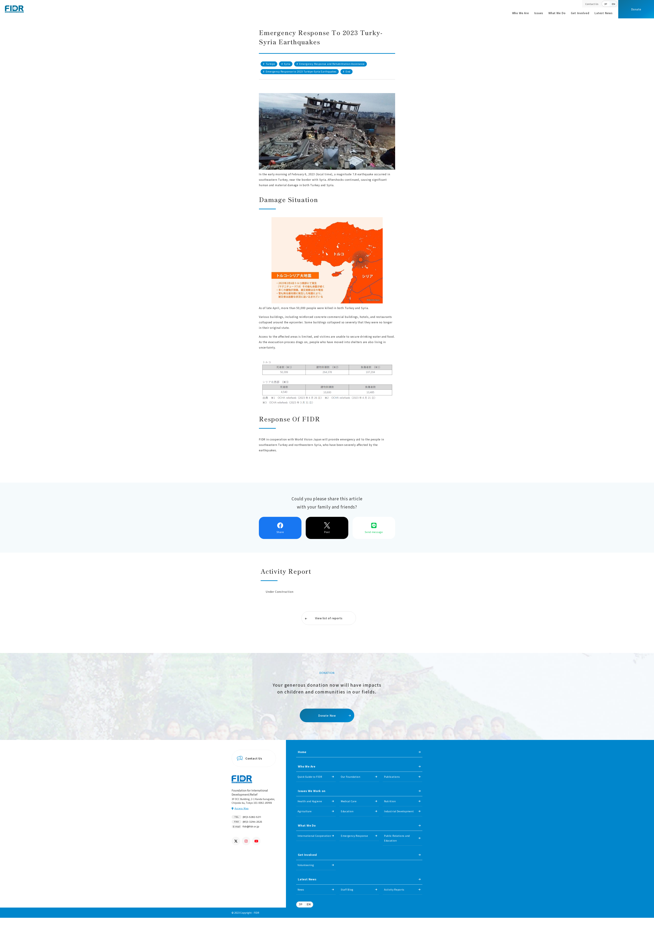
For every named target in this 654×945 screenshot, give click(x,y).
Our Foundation (350, 776)
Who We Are (520, 13)
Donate (636, 9)
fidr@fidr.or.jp (251, 826)
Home (302, 752)
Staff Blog (347, 889)
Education (347, 811)
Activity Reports (394, 889)
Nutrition (390, 801)
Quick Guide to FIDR (310, 776)
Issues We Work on (311, 791)
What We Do (557, 13)
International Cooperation (314, 835)
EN (613, 4)
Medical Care (348, 801)
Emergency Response (354, 835)
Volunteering (306, 865)
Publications (392, 776)
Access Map (242, 808)
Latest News (603, 13)
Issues (538, 13)
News (301, 889)
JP (605, 4)
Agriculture (305, 811)
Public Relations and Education (397, 838)
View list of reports (328, 618)
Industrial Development (399, 811)
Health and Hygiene (310, 801)
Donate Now (327, 715)
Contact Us (591, 4)
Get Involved (580, 13)
